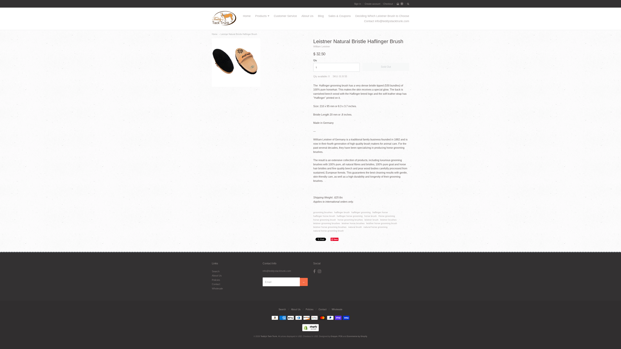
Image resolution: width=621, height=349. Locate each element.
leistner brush (371, 219)
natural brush (355, 227)
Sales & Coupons (339, 16)
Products (261, 16)
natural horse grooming (375, 227)
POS (340, 336)
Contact (216, 284)
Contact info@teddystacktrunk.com (386, 21)
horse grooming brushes (350, 219)
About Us (307, 16)
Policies (216, 280)
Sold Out (386, 66)
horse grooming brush (324, 219)
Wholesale (217, 288)
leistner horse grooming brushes (329, 227)
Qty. (315, 60)
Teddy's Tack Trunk (269, 336)
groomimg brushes (322, 212)
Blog (321, 16)
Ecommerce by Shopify (357, 336)
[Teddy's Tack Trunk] (224, 23)
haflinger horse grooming (350, 216)
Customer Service (285, 16)
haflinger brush (342, 212)
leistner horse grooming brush (381, 223)
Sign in (357, 3)
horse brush (370, 216)
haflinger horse (380, 212)
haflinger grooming (361, 212)
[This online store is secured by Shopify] (310, 330)
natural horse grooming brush (328, 230)
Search (215, 271)
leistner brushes (388, 219)
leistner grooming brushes (326, 223)
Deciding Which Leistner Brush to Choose (382, 16)
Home (247, 16)
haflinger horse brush (324, 216)
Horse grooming (386, 216)
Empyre (334, 336)
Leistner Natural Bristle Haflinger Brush (239, 34)
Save (336, 239)
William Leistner (321, 46)
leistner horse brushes (353, 223)
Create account (372, 3)
